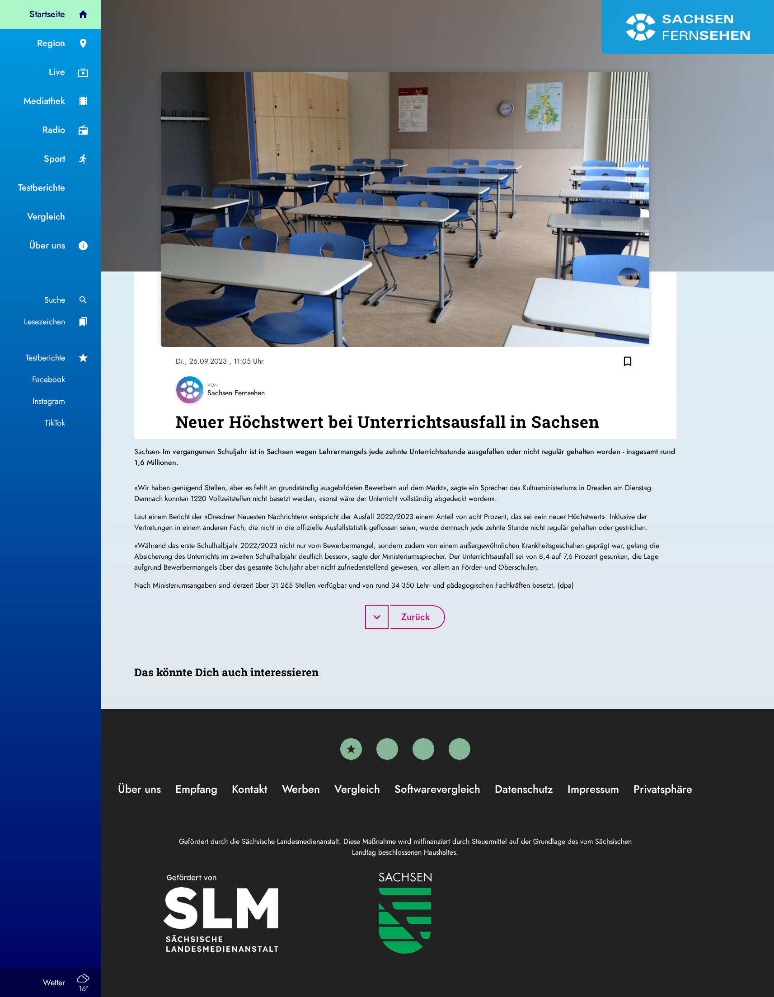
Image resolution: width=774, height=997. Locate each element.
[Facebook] (387, 749)
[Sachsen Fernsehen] (687, 27)
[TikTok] (459, 749)
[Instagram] (423, 749)
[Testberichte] (351, 749)
